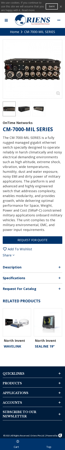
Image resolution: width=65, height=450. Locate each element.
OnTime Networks (17, 123)
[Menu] (6, 20)
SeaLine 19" (45, 346)
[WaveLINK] (17, 322)
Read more (28, 10)
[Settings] (58, 20)
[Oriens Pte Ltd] (32, 20)
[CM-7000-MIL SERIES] (57, 94)
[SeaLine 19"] (48, 322)
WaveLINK (12, 346)
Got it (52, 6)
